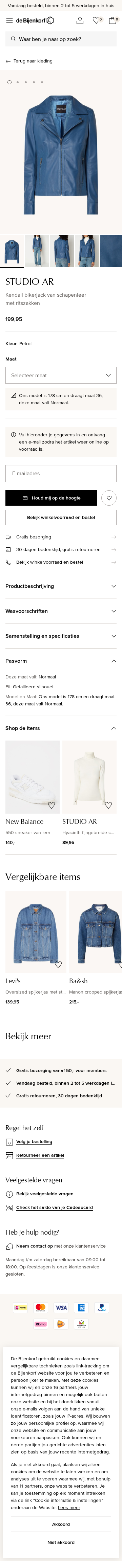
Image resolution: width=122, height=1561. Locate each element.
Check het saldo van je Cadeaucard (54, 1207)
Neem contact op (34, 1245)
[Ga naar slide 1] (9, 82)
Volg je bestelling (34, 1141)
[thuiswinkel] (81, 1328)
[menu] (9, 20)
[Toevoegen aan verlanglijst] (109, 498)
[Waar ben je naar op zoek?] (13, 38)
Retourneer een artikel (40, 1155)
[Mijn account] (80, 20)
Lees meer (69, 1507)
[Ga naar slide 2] (18, 82)
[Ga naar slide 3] (26, 82)
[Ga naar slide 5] (42, 82)
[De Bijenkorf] (35, 20)
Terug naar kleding (33, 61)
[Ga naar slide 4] (34, 82)
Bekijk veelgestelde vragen (45, 1193)
